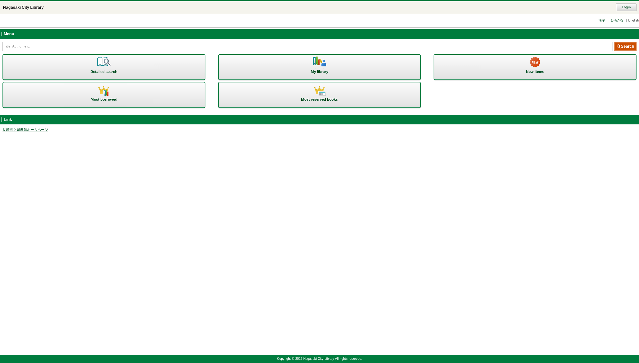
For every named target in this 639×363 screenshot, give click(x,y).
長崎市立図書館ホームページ (25, 130)
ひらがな (617, 20)
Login (626, 7)
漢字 (602, 20)
